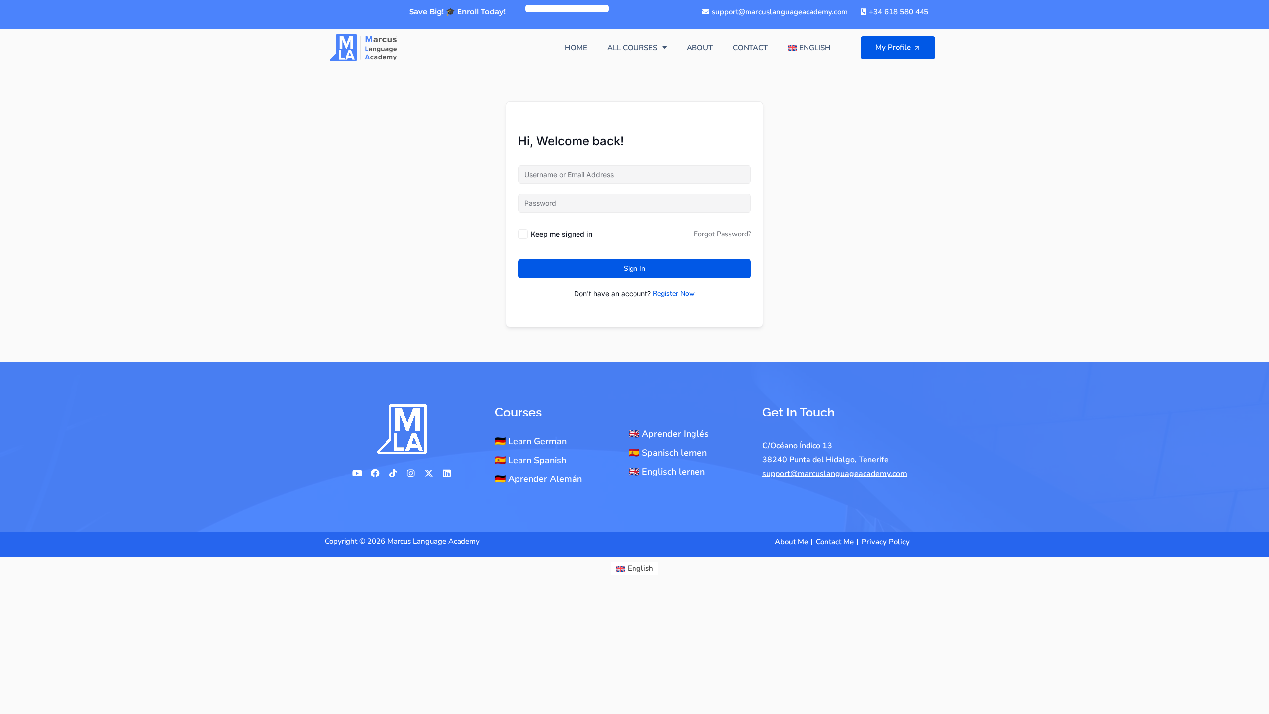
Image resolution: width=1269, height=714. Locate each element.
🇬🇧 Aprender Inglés (669, 434)
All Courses (632, 48)
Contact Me (835, 542)
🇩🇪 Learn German (531, 441)
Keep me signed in (561, 234)
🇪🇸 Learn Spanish (530, 460)
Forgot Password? (722, 233)
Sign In (634, 268)
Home (576, 48)
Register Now (674, 293)
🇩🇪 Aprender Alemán (538, 479)
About (700, 48)
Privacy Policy (886, 542)
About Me (791, 542)
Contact (750, 48)
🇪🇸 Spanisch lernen (668, 453)
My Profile (893, 47)
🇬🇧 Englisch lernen (667, 471)
